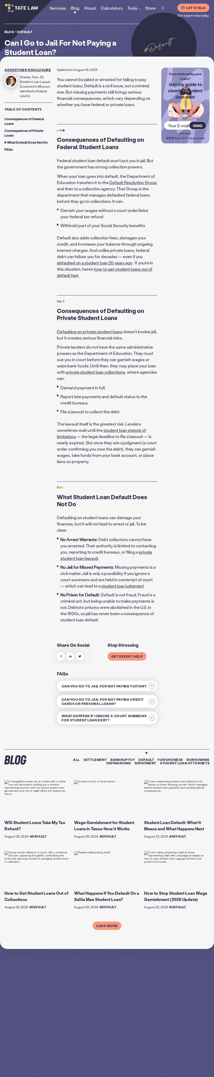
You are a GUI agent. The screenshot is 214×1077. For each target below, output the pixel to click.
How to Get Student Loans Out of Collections (36, 896)
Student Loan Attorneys (185, 763)
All (76, 759)
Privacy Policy (119, 1068)
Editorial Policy (168, 1068)
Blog (9, 31)
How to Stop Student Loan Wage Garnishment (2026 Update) (175, 896)
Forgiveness (170, 759)
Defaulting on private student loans (89, 331)
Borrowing (198, 759)
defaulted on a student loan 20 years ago (94, 262)
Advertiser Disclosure (27, 70)
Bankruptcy (122, 759)
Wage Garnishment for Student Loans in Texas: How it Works (104, 825)
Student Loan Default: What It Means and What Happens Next (174, 825)
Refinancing (118, 763)
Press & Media (187, 1068)
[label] (61, 656)
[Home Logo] (28, 8)
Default (25, 31)
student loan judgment (122, 586)
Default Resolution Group (133, 182)
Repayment (145, 763)
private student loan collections (95, 372)
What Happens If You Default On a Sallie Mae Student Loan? (106, 896)
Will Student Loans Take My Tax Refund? (34, 825)
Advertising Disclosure (143, 1068)
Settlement (95, 759)
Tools (132, 7)
